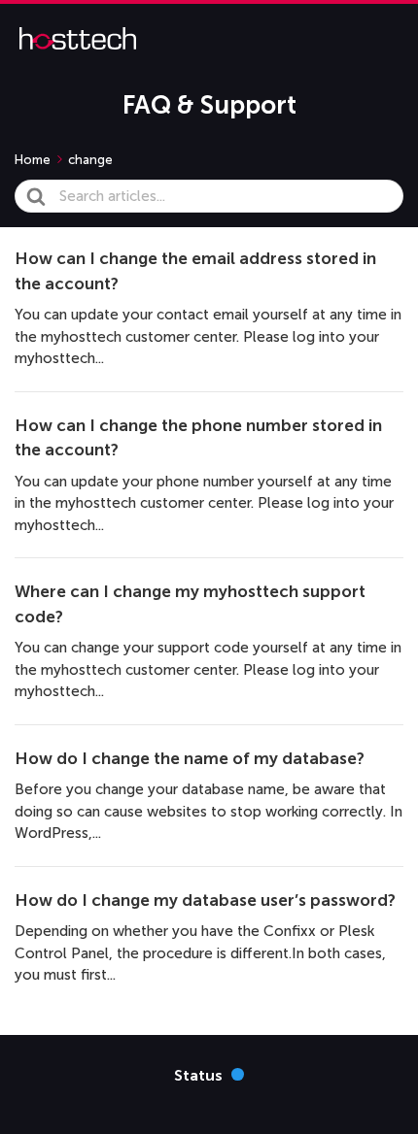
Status (209, 1074)
